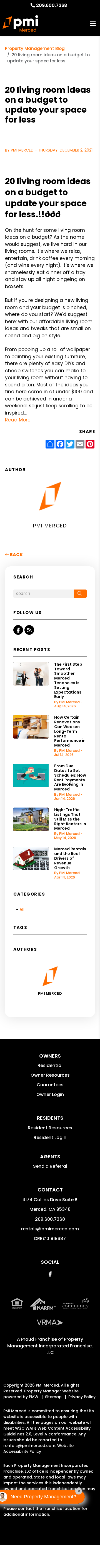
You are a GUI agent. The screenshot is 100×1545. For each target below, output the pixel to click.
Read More (18, 419)
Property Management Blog (35, 48)
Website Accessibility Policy (38, 1448)
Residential (50, 1065)
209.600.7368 (51, 5)
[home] (20, 23)
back (16, 554)
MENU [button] (93, 23)
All (21, 909)
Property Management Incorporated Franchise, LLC (50, 1346)
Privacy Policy (82, 1397)
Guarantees (50, 1085)
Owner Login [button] (50, 1094)
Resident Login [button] (50, 1137)
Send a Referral (50, 1166)
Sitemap (53, 1397)
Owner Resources (50, 1075)
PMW (33, 1397)
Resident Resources (50, 1128)
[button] (18, 630)
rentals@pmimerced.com (50, 1229)
